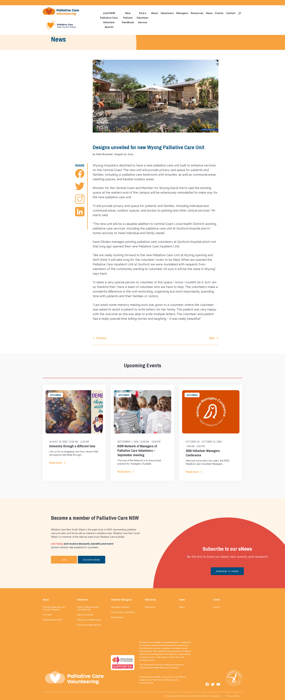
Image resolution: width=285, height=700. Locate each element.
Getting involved (85, 614)
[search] (239, 13)
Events (219, 13)
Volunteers (167, 13)
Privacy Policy (233, 696)
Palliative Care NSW (52, 620)
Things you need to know (89, 620)
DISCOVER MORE (91, 560)
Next (212, 338)
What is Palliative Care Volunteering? (88, 608)
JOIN (64, 560)
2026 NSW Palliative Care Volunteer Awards (109, 20)
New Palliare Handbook (128, 18)
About (154, 13)
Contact (230, 13)
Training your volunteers (123, 612)
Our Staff (47, 614)
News (209, 13)
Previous (101, 338)
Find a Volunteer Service (142, 18)
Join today (57, 543)
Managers (182, 13)
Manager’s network (120, 607)
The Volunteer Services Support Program (54, 608)
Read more (55, 463)
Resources (197, 13)
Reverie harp (117, 617)
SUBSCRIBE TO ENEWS (227, 571)
